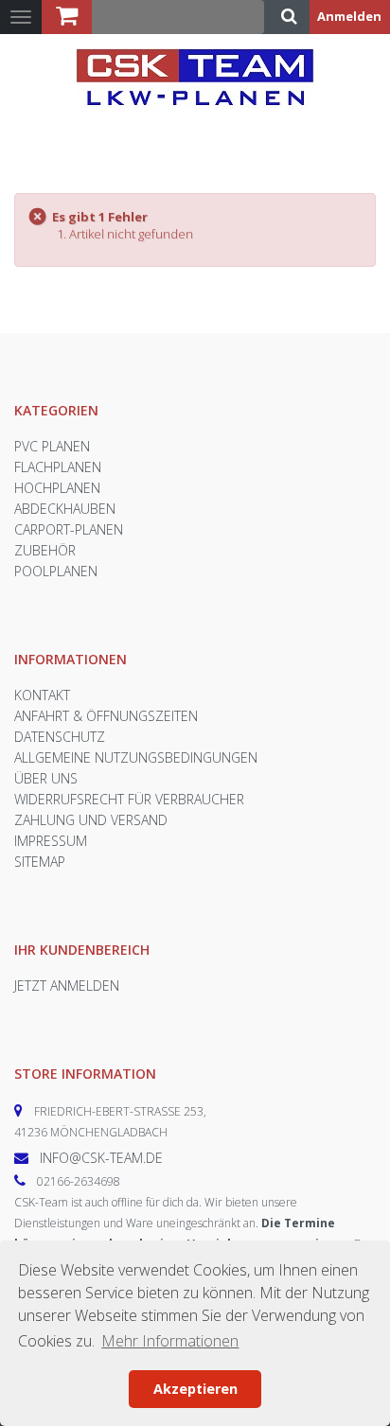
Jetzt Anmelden (66, 986)
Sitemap (39, 862)
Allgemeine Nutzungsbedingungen (135, 757)
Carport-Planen (68, 529)
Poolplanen (56, 571)
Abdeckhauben (64, 509)
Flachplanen (57, 467)
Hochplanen (57, 488)
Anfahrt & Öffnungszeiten (106, 716)
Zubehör (45, 550)
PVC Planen (52, 446)
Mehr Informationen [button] (170, 1340)
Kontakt (42, 695)
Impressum (50, 841)
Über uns (46, 778)
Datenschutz (59, 737)
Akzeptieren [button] (195, 1389)
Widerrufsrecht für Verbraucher (129, 799)
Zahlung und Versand (91, 820)
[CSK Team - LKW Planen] (195, 83)
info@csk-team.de (101, 1158)
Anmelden (349, 16)
